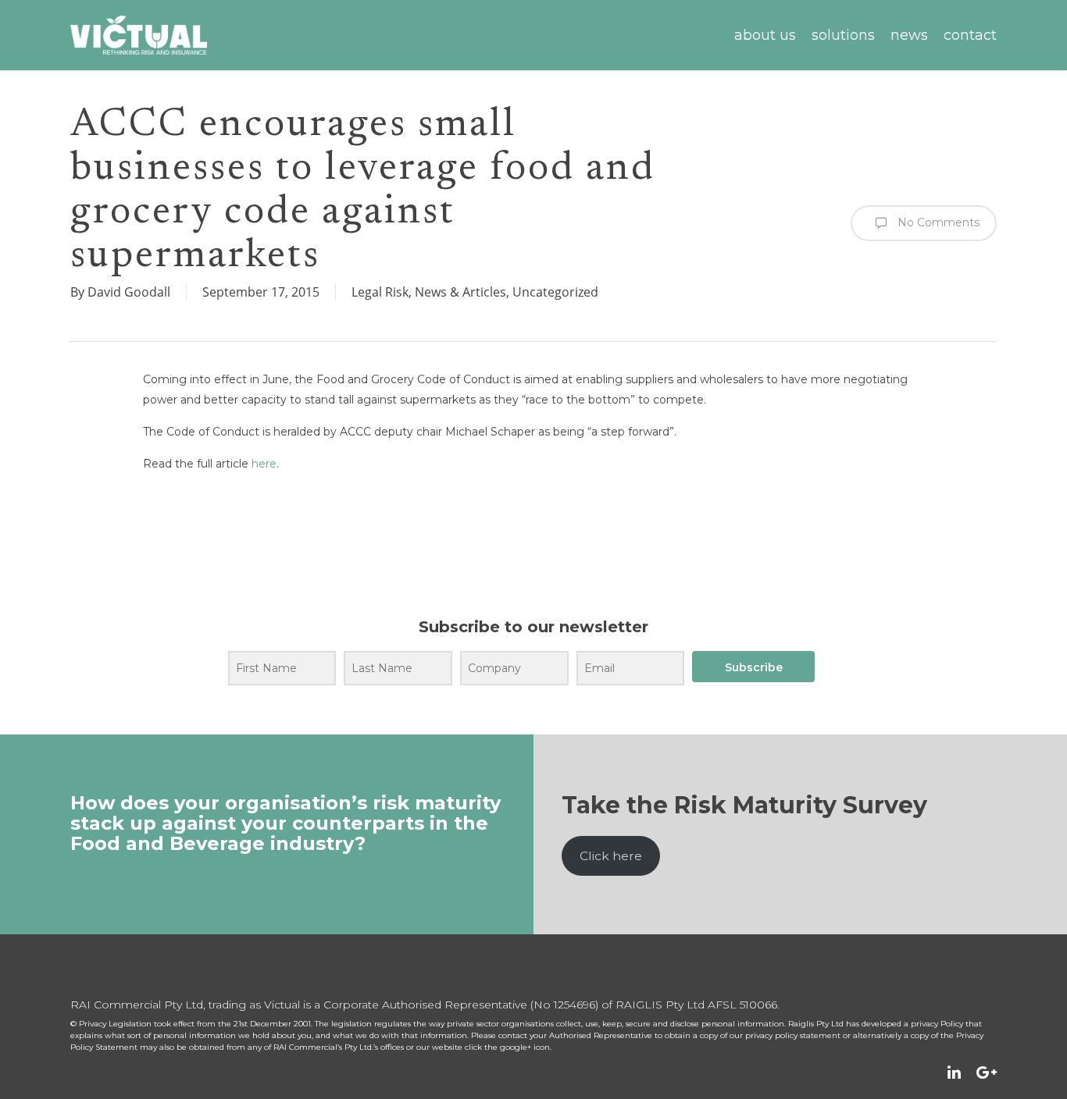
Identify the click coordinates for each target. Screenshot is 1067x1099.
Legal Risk (380, 292)
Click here (611, 855)
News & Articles (460, 292)
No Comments (937, 222)
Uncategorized (555, 292)
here (264, 464)
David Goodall (128, 292)
